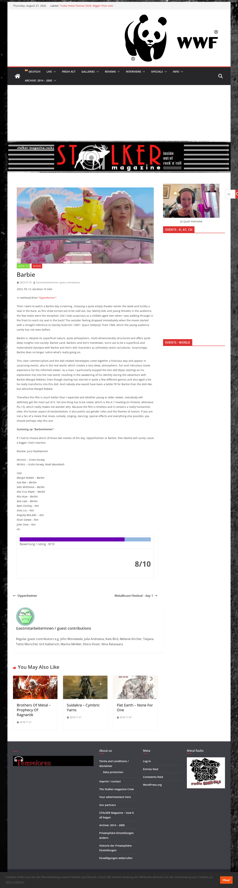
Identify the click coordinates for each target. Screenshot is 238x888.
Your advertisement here (115, 797)
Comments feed (153, 777)
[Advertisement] (119, 113)
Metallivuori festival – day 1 (134, 596)
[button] (54, 71)
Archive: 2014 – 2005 (38, 80)
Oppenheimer (47, 297)
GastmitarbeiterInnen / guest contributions (58, 282)
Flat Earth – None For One (135, 707)
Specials (157, 71)
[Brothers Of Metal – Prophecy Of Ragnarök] (35, 678)
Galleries (88, 71)
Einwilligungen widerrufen (115, 858)
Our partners (107, 805)
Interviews (133, 71)
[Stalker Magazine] (17, 76)
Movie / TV (23, 266)
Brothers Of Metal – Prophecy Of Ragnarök (34, 710)
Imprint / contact (110, 781)
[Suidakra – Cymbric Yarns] (85, 678)
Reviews (110, 71)
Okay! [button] (226, 880)
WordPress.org (152, 784)
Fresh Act (68, 71)
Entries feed (150, 769)
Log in (147, 761)
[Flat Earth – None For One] (135, 678)
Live (49, 71)
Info (176, 71)
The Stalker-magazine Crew (116, 789)
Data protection (113, 772)
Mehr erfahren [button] (15, 882)
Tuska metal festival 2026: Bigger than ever (86, 5)
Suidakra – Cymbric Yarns (83, 707)
